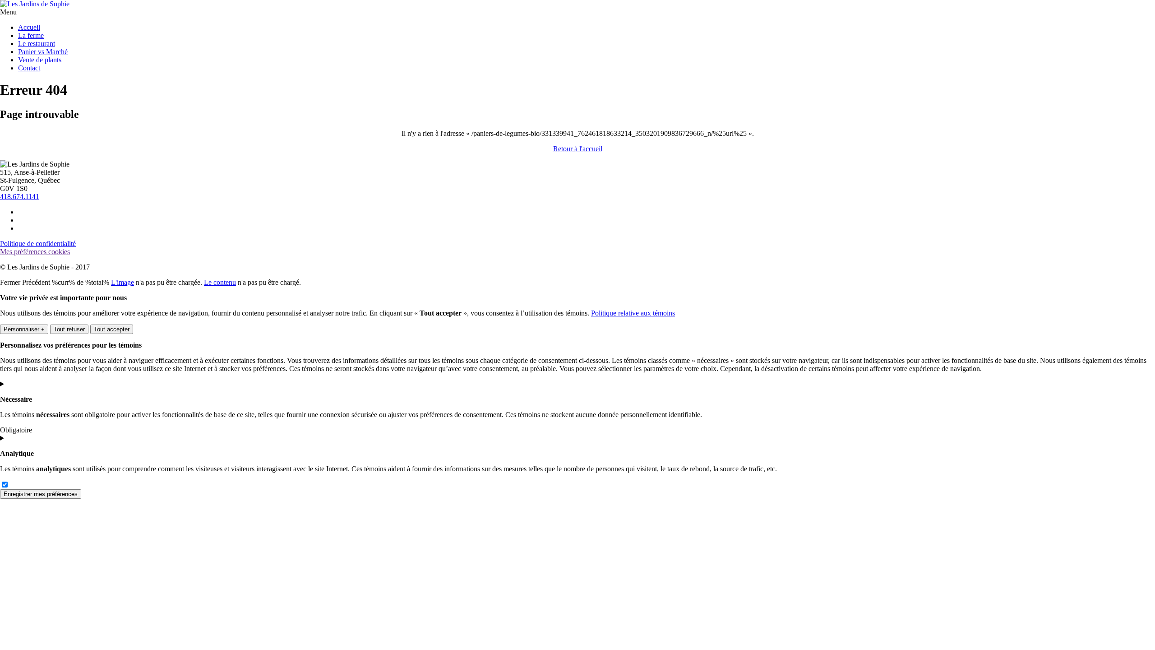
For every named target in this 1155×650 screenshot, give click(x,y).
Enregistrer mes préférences (41, 494)
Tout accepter (111, 329)
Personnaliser (24, 329)
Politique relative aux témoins (633, 313)
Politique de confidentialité (38, 243)
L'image (122, 282)
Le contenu (220, 282)
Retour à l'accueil (577, 149)
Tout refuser (69, 329)
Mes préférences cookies (35, 251)
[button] (8, 12)
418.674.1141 (19, 196)
